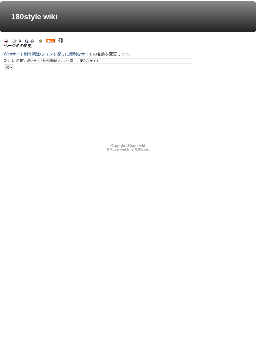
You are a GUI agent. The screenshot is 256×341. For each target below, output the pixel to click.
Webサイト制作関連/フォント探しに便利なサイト (48, 54)
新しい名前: (14, 60)
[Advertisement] (98, 109)
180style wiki (34, 16)
